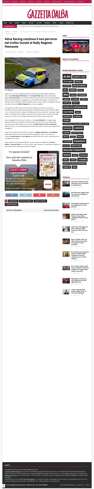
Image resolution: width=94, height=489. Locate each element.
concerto (84, 99)
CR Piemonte (80, 1)
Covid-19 (76, 103)
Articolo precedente (14, 210)
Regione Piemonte (74, 150)
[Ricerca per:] (80, 26)
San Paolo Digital (17, 479)
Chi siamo (6, 1)
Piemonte (79, 141)
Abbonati (22, 1)
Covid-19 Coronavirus (74, 107)
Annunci (39, 1)
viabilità (66, 167)
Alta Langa (68, 81)
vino (74, 167)
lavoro (66, 133)
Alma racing (13, 201)
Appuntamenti (79, 86)
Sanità (75, 155)
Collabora (15, 1)
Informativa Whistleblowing (67, 485)
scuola (83, 155)
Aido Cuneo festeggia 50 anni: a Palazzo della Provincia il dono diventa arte (79, 229)
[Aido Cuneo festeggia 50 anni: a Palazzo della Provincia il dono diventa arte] (66, 230)
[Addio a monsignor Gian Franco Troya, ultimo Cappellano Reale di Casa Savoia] (66, 218)
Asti (65, 90)
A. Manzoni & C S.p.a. (32, 485)
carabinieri (82, 95)
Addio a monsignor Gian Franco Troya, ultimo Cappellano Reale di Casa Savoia (79, 216)
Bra (10, 23)
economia (77, 116)
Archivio (21, 52)
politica (66, 146)
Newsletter (70, 23)
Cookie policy (80, 485)
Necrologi (31, 1)
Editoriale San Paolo (10, 475)
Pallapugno (67, 141)
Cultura (38, 23)
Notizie (31, 23)
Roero (24, 23)
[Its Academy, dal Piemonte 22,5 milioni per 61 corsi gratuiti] (66, 207)
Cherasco (66, 99)
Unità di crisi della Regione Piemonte (74, 163)
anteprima (66, 86)
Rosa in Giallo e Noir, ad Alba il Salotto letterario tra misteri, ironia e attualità (79, 241)
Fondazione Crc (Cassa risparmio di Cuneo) (75, 124)
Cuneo (78, 112)
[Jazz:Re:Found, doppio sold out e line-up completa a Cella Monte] (66, 196)
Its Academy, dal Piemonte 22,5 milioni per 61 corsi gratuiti (80, 205)
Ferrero (66, 120)
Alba (5, 23)
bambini (73, 90)
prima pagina (76, 146)
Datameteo (67, 116)
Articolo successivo (51, 210)
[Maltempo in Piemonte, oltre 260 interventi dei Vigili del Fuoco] (66, 282)
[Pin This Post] (39, 195)
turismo (82, 159)
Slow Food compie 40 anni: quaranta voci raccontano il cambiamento (79, 183)
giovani (67, 128)
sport (65, 160)
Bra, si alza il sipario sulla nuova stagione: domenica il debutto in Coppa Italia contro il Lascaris (80, 268)
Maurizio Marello (77, 133)
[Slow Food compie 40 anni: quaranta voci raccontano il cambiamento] (66, 185)
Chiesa (61, 23)
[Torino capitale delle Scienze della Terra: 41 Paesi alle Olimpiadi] (66, 293)
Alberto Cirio (79, 77)
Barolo (80, 90)
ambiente (78, 81)
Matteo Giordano (26, 201)
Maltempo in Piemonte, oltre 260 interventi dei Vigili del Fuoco (79, 280)
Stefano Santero (11, 204)
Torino (73, 160)
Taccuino (46, 1)
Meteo (65, 137)
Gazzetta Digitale (69, 1)
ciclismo (75, 99)
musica (80, 137)
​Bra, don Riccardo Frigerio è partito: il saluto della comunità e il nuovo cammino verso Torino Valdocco (80, 255)
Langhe (17, 23)
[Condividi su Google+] (53, 195)
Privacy (87, 485)
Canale (73, 95)
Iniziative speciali (56, 1)
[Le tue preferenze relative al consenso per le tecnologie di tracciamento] (3, 486)
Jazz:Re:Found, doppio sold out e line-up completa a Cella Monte (80, 194)
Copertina (66, 103)
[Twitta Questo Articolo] (25, 195)
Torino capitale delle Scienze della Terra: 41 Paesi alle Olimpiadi (78, 291)
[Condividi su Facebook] (12, 195)
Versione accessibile (33, 52)
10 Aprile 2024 (11, 52)
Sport (54, 23)
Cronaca (47, 23)
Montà (73, 137)
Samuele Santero (40, 201)
